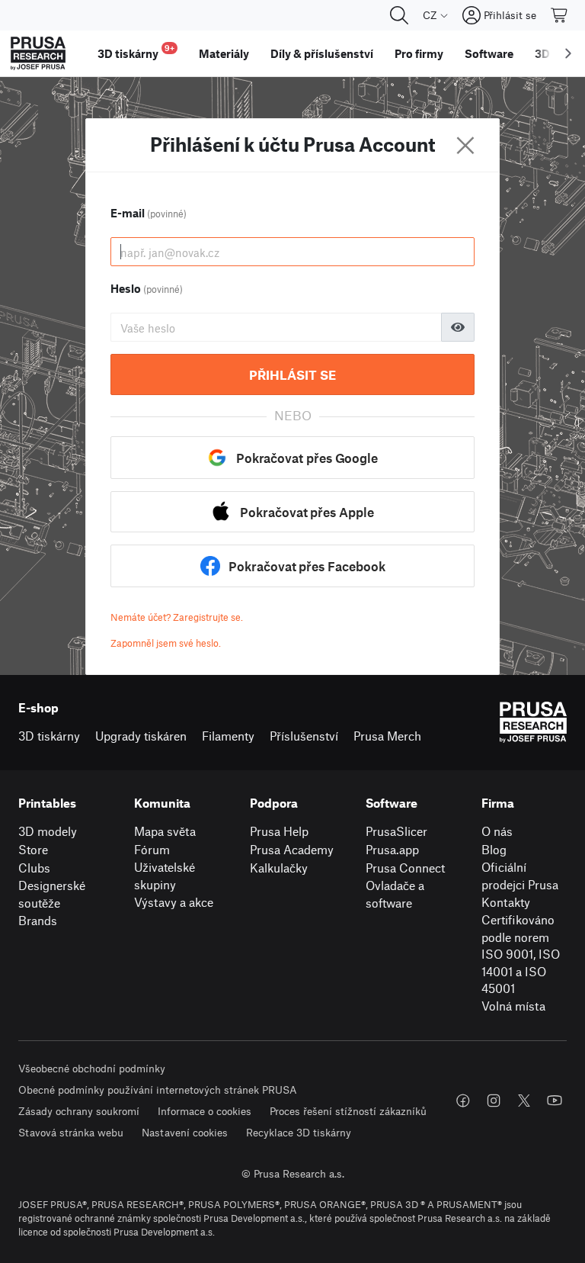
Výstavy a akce (173, 902)
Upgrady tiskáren (141, 735)
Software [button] (489, 53)
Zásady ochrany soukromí (78, 1110)
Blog (494, 849)
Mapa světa (165, 831)
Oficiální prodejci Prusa (519, 876)
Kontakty (505, 902)
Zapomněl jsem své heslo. (165, 643)
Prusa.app (392, 849)
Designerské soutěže (51, 894)
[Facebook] (463, 1100)
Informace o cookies (204, 1110)
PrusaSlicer (396, 831)
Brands (37, 920)
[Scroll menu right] (568, 53)
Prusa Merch (387, 735)
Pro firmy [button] (419, 53)
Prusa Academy (292, 849)
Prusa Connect (405, 867)
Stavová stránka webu (70, 1132)
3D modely (47, 831)
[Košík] (560, 15)
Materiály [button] (224, 53)
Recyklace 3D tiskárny (298, 1132)
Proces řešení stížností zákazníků (348, 1110)
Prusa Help (279, 831)
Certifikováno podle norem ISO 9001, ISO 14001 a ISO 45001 (520, 953)
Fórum (152, 849)
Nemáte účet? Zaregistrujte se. (176, 617)
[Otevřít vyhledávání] (399, 15)
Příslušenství (304, 735)
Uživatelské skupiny (164, 876)
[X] (524, 1100)
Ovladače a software (395, 894)
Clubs (34, 867)
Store (33, 849)
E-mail (148, 213)
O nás (497, 831)
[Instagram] (493, 1100)
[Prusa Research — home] (38, 53)
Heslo (146, 288)
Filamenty (228, 735)
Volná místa (513, 1005)
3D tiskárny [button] (136, 51)
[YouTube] (554, 1100)
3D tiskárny (49, 735)
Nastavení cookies (185, 1132)
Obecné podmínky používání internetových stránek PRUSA (157, 1089)
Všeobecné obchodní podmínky (91, 1068)
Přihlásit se (292, 374)
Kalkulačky (279, 867)
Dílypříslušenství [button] (321, 53)
